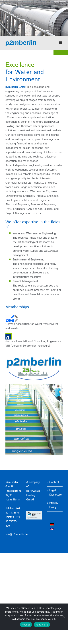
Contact (54, 482)
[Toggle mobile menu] (61, 42)
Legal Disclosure (55, 492)
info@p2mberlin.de (16, 534)
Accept (26, 624)
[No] (63, 617)
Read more (42, 624)
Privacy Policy (53, 505)
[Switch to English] (52, 529)
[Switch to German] (52, 524)
